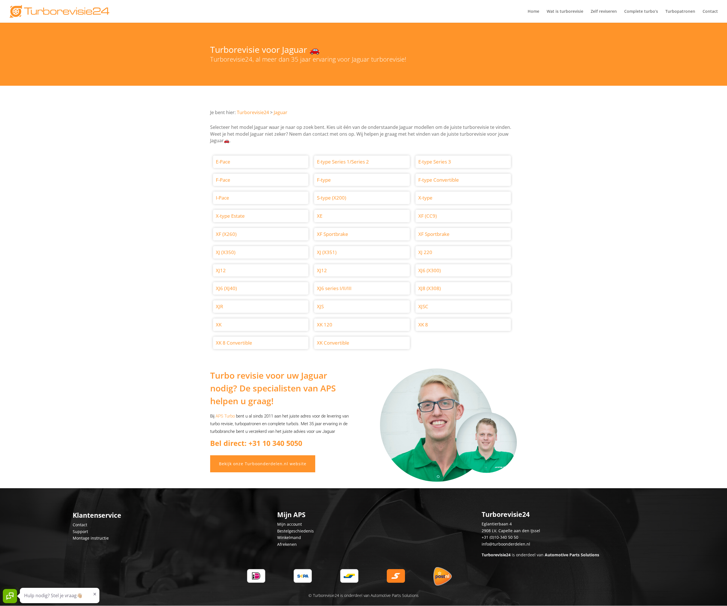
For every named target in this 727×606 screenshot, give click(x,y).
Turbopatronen (680, 11)
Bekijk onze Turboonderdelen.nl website (262, 463)
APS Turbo (225, 416)
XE (319, 216)
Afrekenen (287, 544)
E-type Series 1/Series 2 (343, 161)
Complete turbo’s (641, 11)
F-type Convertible (438, 180)
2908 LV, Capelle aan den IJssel (511, 530)
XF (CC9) (427, 216)
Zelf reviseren (604, 11)
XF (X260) (226, 234)
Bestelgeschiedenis (295, 531)
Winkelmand (289, 537)
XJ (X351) (327, 252)
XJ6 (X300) (429, 270)
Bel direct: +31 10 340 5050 (256, 443)
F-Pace (223, 180)
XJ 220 (425, 252)
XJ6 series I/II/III (334, 288)
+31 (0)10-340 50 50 (500, 537)
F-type (324, 180)
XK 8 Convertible (234, 342)
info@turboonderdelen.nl (506, 544)
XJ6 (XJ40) (226, 288)
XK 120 (324, 324)
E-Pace (223, 161)
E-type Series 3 (434, 161)
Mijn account (289, 524)
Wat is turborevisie (565, 11)
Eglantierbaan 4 (497, 524)
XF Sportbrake (332, 234)
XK (219, 324)
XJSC (423, 306)
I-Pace (222, 197)
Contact (710, 11)
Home (533, 11)
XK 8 (423, 324)
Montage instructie (91, 538)
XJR (219, 306)
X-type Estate (230, 216)
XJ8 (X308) (429, 288)
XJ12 (221, 270)
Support (80, 531)
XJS (320, 306)
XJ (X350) (225, 252)
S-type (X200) (331, 197)
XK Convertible (333, 342)
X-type (425, 197)
